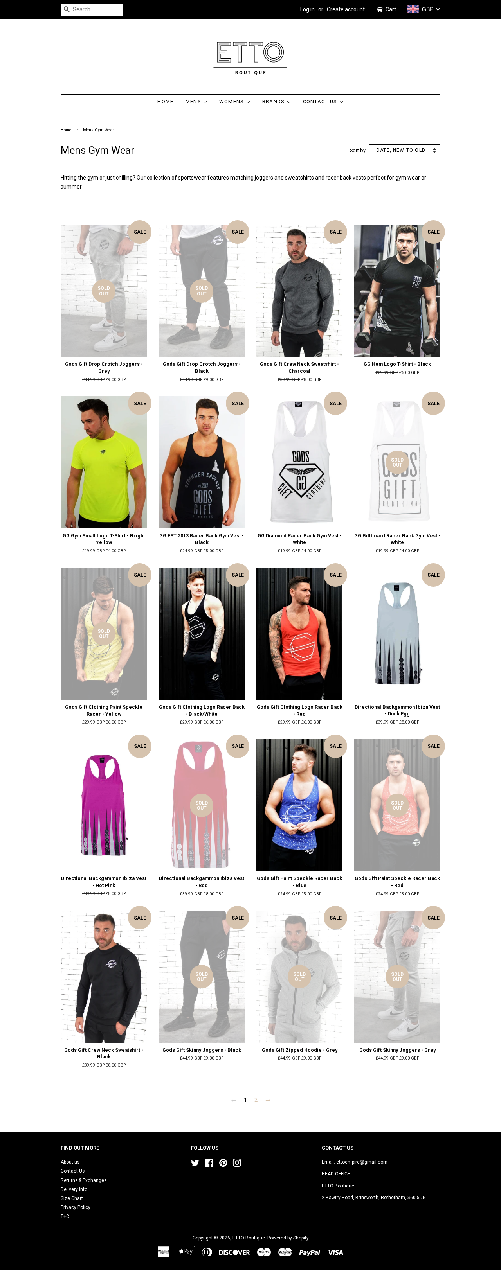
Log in (307, 9)
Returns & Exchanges (83, 1180)
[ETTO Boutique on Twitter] (195, 1165)
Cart (391, 9)
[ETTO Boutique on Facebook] (209, 1165)
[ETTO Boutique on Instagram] (236, 1165)
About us (70, 1162)
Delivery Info (74, 1189)
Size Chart (72, 1198)
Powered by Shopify (288, 1238)
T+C (65, 1216)
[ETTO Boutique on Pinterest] (223, 1165)
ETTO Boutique (248, 1238)
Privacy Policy (75, 1207)
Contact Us (73, 1171)
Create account (346, 9)
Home (66, 130)
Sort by (358, 150)
